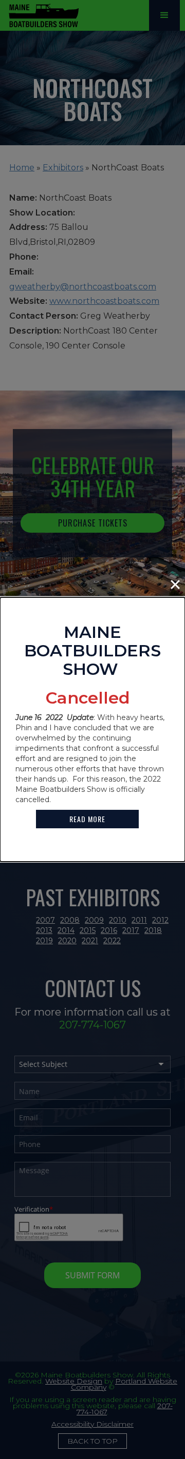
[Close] (175, 584)
